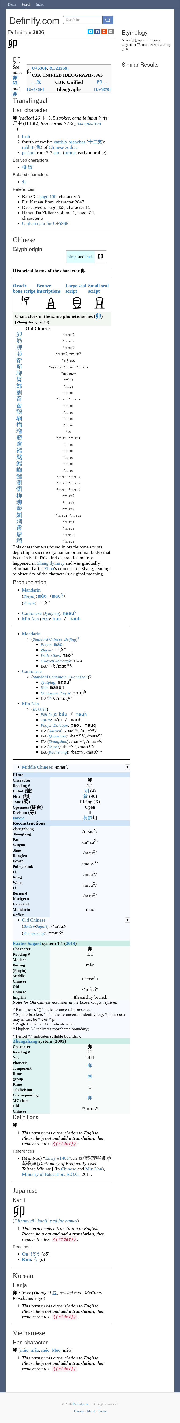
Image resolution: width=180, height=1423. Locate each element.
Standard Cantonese (50, 677)
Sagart (41, 926)
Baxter (28, 926)
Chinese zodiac (63, 147)
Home (12, 4)
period (28, 152)
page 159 (47, 196)
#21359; (59, 68)
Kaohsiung (58, 752)
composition (89, 123)
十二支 (95, 141)
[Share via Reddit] (104, 31)
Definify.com (81, 1404)
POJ (45, 619)
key (50, 697)
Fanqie (18, 818)
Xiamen (55, 731)
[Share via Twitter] (90, 31)
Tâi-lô (46, 720)
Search (26, 4)
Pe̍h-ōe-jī (48, 714)
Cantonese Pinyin (55, 693)
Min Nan (30, 618)
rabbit (27, 147)
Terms (102, 1411)
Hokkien (40, 709)
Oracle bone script (24, 288)
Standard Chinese (47, 639)
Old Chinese (33, 919)
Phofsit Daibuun (54, 725)
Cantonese (32, 613)
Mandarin (31, 589)
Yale (44, 688)
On (25, 1253)
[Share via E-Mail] (111, 31)
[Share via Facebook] (97, 31)
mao (57, 596)
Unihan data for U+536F (45, 223)
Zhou (49, 568)
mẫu (35, 1350)
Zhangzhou (58, 741)
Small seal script (98, 288)
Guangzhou (78, 677)
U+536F (39, 68)
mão (24, 1350)
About (91, 1411)
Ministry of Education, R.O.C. (50, 1174)
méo (45, 1350)
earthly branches (69, 141)
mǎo (42, 596)
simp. (72, 256)
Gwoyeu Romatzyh (56, 661)
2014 (70, 943)
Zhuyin (29, 603)
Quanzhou (57, 736)
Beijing (70, 639)
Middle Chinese (37, 767)
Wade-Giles (50, 655)
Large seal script (75, 288)
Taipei (54, 747)
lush (26, 136)
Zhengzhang (33, 933)
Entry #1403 (57, 1158)
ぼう (35, 1253)
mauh (75, 618)
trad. (89, 256)
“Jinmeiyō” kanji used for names (45, 1220)
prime (70, 152)
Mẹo (56, 1350)
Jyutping (51, 613)
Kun (26, 1259)
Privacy (79, 1411)
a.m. (57, 152)
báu (56, 618)
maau (69, 613)
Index (40, 4)
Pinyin (28, 596)
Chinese (68, 1168)
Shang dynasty (50, 563)
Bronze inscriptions (49, 288)
